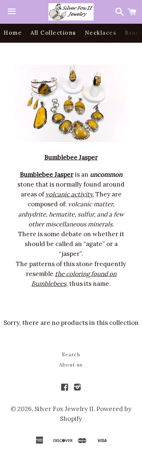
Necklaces (101, 32)
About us (71, 365)
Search (71, 355)
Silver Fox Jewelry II (64, 409)
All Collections (53, 32)
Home (13, 32)
